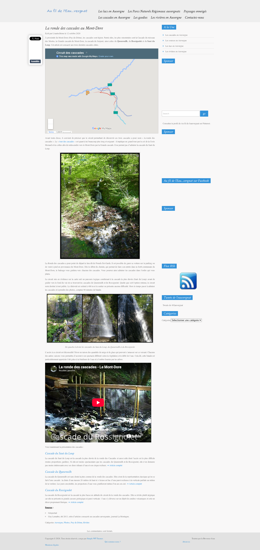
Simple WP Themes (95, 538)
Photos (67, 522)
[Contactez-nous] (192, 17)
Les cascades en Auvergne (176, 34)
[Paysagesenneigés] (193, 11)
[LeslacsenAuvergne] (109, 11)
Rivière (86, 522)
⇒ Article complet (114, 465)
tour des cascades (67, 141)
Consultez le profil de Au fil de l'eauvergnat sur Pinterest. (186, 123)
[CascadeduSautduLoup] (59, 453)
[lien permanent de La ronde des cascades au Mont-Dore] (74, 28)
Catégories (166, 320)
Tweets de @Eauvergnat (173, 305)
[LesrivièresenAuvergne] (164, 17)
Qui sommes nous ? (113, 541)
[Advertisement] (180, 87)
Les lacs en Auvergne (174, 45)
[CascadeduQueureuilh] (58, 471)
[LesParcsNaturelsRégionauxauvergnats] (152, 11)
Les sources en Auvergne (176, 40)
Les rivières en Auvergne (175, 51)
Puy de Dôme (76, 522)
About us (186, 541)
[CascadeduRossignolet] (58, 490)
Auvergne (58, 522)
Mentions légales (52, 544)
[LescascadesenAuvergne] (112, 17)
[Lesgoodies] (138, 17)
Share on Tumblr (35, 61)
